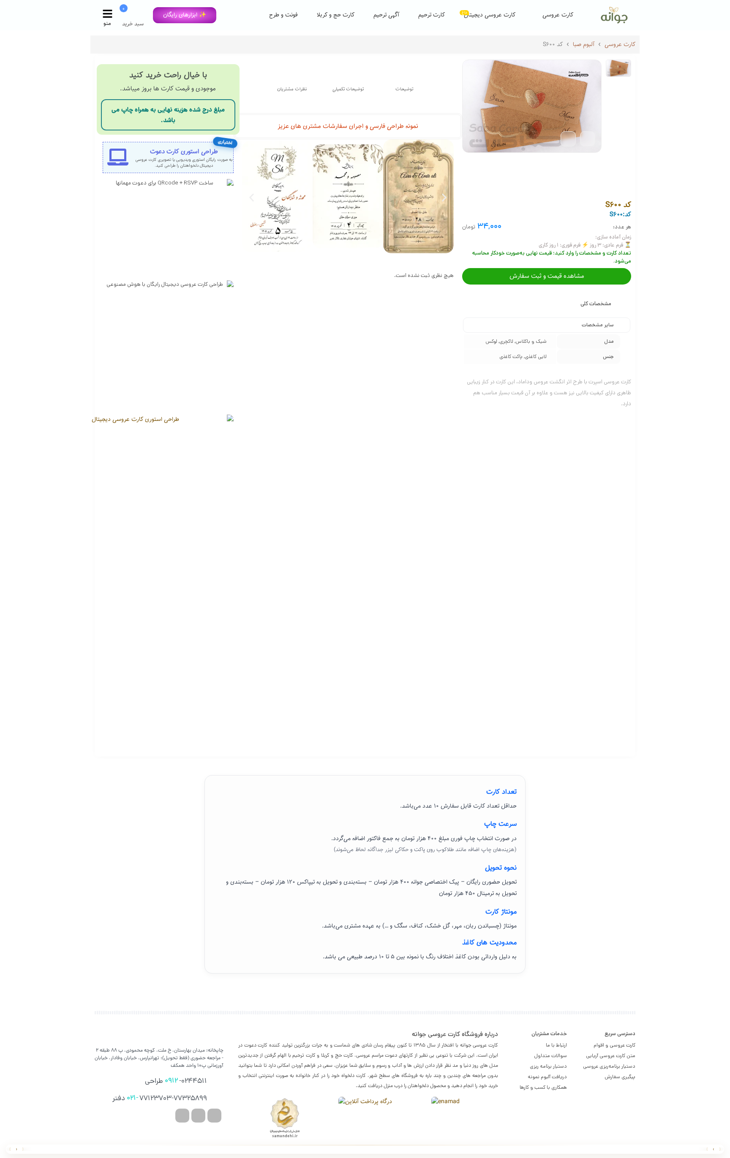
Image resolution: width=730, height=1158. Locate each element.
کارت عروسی (620, 44)
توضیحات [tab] (404, 89)
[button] (184, 15)
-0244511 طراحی (176, 1081)
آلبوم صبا (583, 44)
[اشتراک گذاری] (568, 138)
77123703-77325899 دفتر (159, 1098)
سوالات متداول (550, 1055)
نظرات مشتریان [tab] (292, 89)
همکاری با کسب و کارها (543, 1087)
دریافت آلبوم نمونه (547, 1076)
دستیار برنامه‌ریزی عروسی (609, 1066)
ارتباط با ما (556, 1045)
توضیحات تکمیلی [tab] (348, 89)
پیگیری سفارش (620, 1076)
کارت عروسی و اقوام (614, 1045)
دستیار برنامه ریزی (548, 1066)
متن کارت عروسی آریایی (610, 1055)
